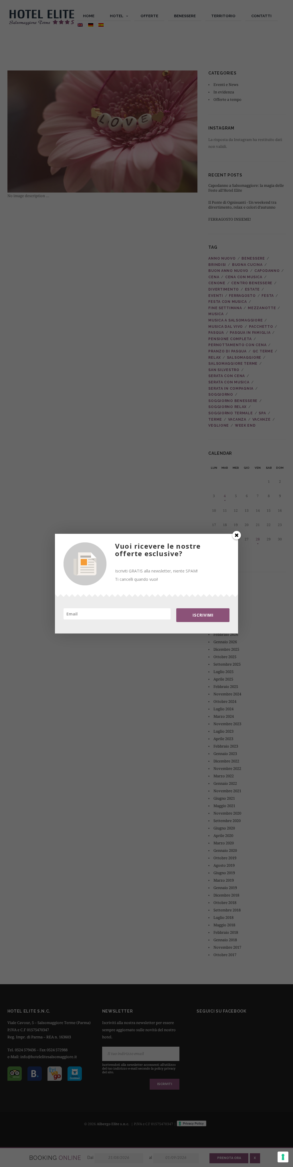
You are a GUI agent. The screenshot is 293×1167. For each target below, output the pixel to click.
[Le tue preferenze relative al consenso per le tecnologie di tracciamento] (283, 1157)
